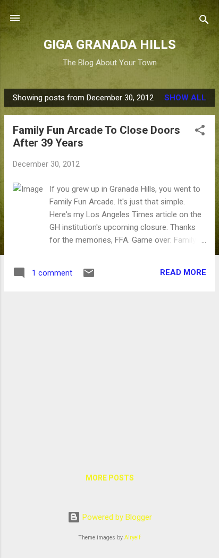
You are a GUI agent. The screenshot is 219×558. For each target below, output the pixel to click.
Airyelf (132, 537)
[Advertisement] (109, 374)
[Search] (204, 21)
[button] (199, 132)
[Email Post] (88, 276)
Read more (183, 272)
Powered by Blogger (116, 517)
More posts (110, 478)
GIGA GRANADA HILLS (110, 44)
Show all (185, 97)
